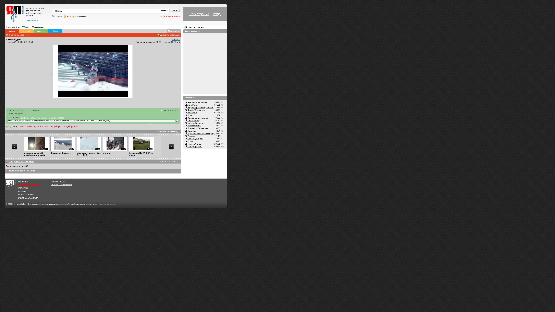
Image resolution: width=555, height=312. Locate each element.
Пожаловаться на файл (22, 170)
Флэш (55, 31)
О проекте (23, 181)
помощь (22, 191)
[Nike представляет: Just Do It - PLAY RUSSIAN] (89, 143)
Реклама (191, 136)
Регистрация (199, 14)
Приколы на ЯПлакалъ (61, 184)
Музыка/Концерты (195, 123)
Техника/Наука (194, 144)
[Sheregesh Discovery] (62, 143)
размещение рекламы (28, 184)
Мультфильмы (194, 126)
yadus (11, 42)
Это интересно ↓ (192, 31)
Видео (19, 27)
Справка (58, 16)
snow (45, 126)
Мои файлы (174, 31)
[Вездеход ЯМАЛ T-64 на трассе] (141, 143)
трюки (29, 126)
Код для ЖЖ (42, 117)
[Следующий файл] (134, 74)
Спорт (26, 27)
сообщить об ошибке (28, 197)
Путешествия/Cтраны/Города (201, 133)
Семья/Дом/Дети (195, 139)
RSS (68, 16)
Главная (10, 27)
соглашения (111, 204)
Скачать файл (13, 117)
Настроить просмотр (19, 35)
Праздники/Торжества (197, 128)
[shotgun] (115, 143)
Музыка (26, 31)
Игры (189, 115)
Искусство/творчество (197, 118)
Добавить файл (58, 181)
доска (37, 126)
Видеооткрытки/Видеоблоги (200, 107)
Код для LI (53, 117)
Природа (191, 131)
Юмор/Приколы (194, 146)
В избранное (81, 16)
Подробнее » (32, 20)
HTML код (24, 117)
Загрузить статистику (21, 161)
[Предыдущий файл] (51, 74)
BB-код (33, 117)
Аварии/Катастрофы (197, 102)
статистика (23, 188)
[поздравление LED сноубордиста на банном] (36, 143)
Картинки (40, 31)
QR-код (61, 117)
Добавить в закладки (170, 35)
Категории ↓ (190, 98)
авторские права (26, 194)
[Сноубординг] (93, 71)
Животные (192, 113)
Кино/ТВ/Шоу (193, 120)
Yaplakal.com (22, 204)
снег (21, 126)
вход (217, 14)
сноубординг (70, 126)
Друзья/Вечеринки (196, 110)
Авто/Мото (192, 105)
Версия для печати (195, 27)
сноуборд (55, 126)
